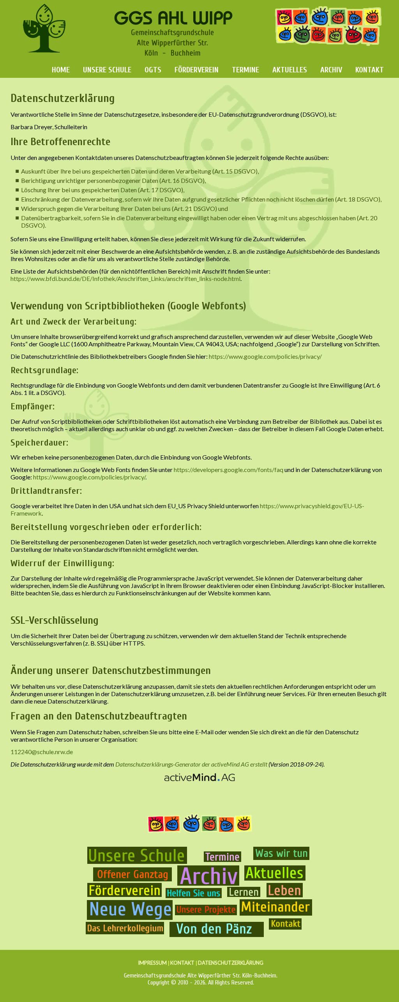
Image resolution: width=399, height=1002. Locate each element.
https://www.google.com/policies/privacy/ (265, 356)
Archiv (331, 69)
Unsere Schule (107, 69)
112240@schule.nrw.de (42, 751)
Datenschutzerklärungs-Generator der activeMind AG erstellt (191, 764)
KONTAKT (182, 963)
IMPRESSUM (152, 963)
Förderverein (197, 69)
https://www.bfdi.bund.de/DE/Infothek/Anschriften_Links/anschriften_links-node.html (125, 278)
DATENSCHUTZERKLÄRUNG (230, 963)
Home (61, 69)
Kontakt (369, 69)
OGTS (153, 69)
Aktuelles (289, 69)
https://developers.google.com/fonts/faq (228, 469)
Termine (245, 69)
